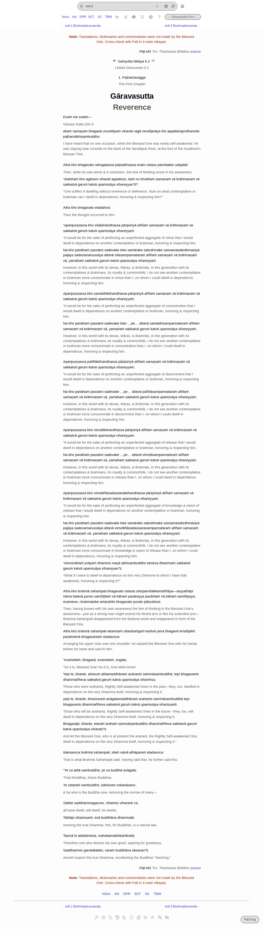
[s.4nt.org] (152, 917)
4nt (74, 16)
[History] (117, 917)
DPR (83, 16)
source (195, 51)
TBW (108, 16)
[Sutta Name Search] (160, 917)
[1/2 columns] (125, 17)
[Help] (159, 17)
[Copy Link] (139, 917)
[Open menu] (182, 6)
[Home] (81, 6)
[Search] (173, 6)
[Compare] (110, 917)
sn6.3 (181, 25)
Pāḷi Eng (250, 919)
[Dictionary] (134, 17)
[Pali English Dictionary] (167, 917)
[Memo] (131, 917)
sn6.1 (83, 25)
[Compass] (151, 17)
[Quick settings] (166, 6)
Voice (65, 16)
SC (100, 16)
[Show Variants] (117, 17)
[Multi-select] (142, 17)
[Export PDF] (124, 917)
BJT (91, 16)
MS (148, 51)
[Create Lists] (103, 917)
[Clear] (157, 6)
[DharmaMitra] (145, 917)
